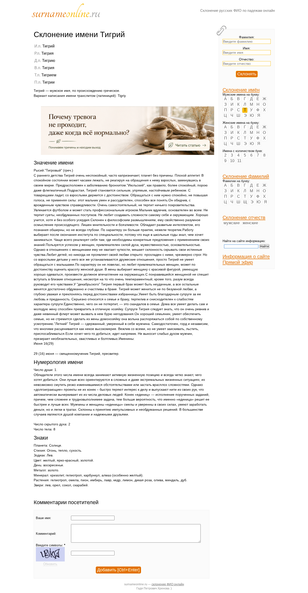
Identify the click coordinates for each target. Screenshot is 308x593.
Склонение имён (241, 89)
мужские (232, 223)
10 (232, 160)
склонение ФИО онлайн (168, 584)
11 (239, 160)
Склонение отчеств (244, 217)
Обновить (50, 564)
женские (250, 223)
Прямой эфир (238, 262)
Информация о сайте (246, 256)
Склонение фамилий (246, 176)
